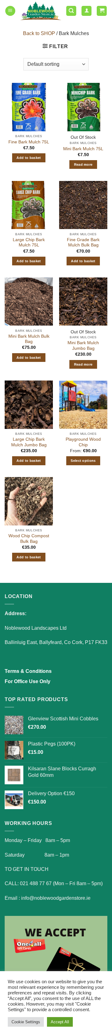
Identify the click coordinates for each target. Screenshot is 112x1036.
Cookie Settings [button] (26, 1022)
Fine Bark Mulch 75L (28, 142)
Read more (83, 164)
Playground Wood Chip (83, 442)
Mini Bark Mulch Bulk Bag (28, 339)
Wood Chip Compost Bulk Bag (28, 539)
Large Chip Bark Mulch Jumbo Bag (29, 442)
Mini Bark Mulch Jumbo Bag (83, 345)
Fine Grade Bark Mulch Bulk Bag (83, 242)
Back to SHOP (39, 33)
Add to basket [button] (28, 158)
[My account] (86, 11)
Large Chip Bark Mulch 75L (29, 242)
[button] (10, 11)
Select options (83, 460)
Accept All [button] (60, 1022)
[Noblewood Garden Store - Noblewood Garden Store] (40, 11)
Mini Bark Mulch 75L (83, 148)
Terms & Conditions (28, 671)
